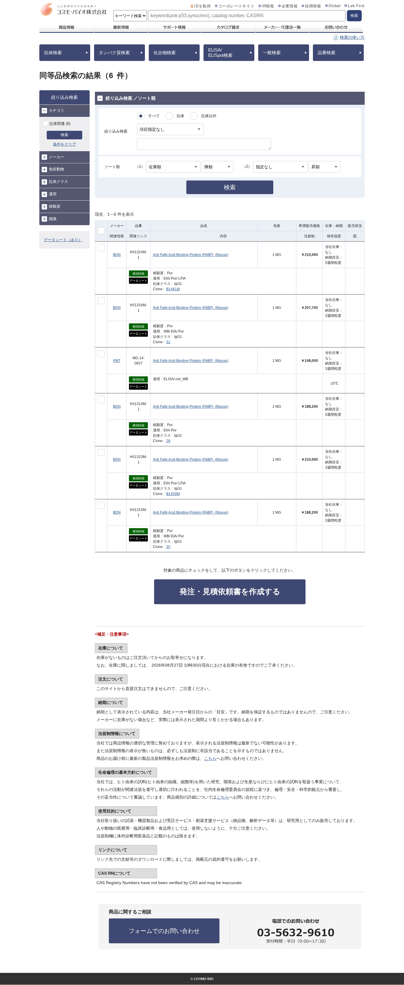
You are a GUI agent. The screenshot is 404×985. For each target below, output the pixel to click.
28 (168, 441)
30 (168, 547)
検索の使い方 (352, 37)
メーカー (56, 157)
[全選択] (101, 230)
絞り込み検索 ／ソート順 (131, 98)
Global (335, 6)
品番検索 (326, 52)
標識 (52, 219)
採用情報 (313, 6)
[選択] (101, 247)
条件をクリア (64, 144)
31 (168, 342)
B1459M (173, 494)
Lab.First (356, 6)
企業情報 (290, 6)
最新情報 (120, 27)
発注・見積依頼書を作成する (230, 591)
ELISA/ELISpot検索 (220, 52)
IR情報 (268, 6)
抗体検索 (53, 52)
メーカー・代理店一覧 (282, 27)
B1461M (173, 289)
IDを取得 (202, 6)
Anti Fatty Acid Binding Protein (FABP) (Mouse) (190, 255)
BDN (117, 255)
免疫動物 (56, 169)
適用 (52, 194)
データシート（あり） (63, 240)
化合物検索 (164, 52)
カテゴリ (56, 110)
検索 (64, 135)
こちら (210, 758)
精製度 (54, 206)
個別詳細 (138, 273)
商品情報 (66, 27)
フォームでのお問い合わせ (164, 931)
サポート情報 (174, 27)
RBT (116, 361)
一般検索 (272, 52)
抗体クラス (58, 181)
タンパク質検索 (114, 52)
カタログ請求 (228, 27)
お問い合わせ (336, 27)
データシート (138, 280)
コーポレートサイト (236, 6)
